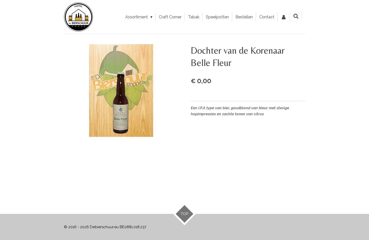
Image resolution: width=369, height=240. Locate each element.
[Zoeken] (296, 16)
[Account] (284, 17)
